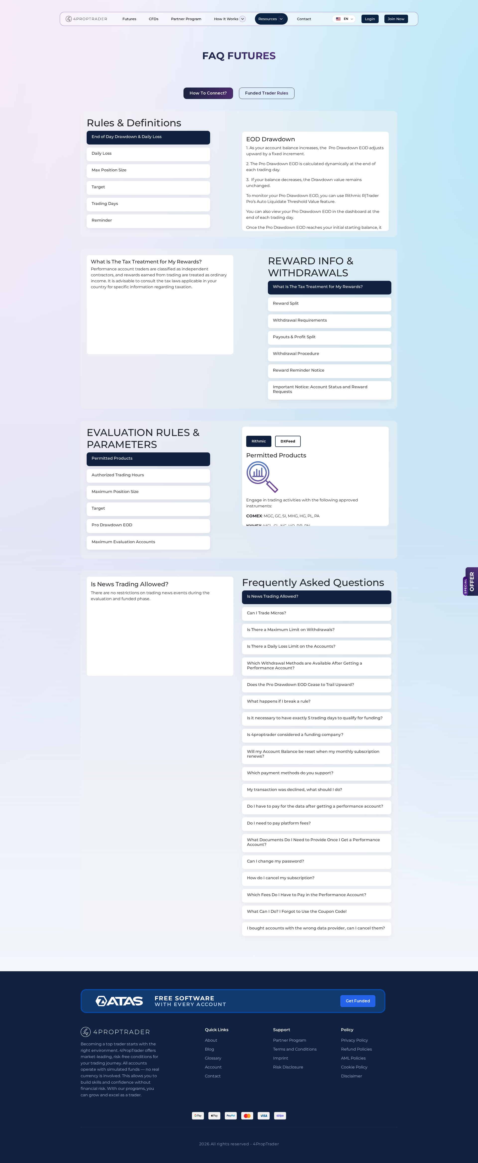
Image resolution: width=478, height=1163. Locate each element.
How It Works (226, 19)
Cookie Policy (354, 1067)
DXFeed (288, 441)
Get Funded (358, 1001)
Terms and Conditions (295, 1049)
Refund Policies (356, 1049)
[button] (242, 19)
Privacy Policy (354, 1040)
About (211, 1040)
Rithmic (259, 441)
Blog (209, 1049)
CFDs (153, 19)
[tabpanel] (315, 181)
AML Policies (353, 1058)
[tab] (148, 138)
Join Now (396, 19)
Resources (267, 19)
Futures (129, 19)
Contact (304, 19)
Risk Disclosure (288, 1067)
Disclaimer (351, 1076)
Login (370, 19)
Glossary (213, 1058)
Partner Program (186, 19)
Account (213, 1067)
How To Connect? (208, 93)
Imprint (280, 1058)
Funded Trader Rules (266, 93)
